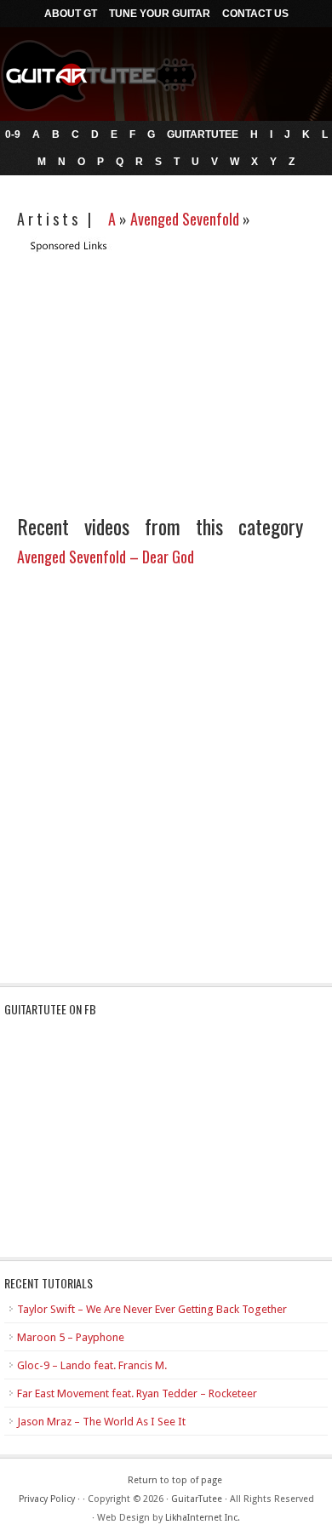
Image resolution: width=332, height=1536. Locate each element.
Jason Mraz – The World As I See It (101, 1421)
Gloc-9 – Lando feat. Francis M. (92, 1365)
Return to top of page (175, 1480)
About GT (70, 14)
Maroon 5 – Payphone (70, 1337)
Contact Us (255, 14)
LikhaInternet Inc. (202, 1517)
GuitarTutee (202, 134)
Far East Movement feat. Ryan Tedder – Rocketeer (137, 1393)
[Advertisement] (160, 373)
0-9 (12, 134)
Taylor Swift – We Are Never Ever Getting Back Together (152, 1309)
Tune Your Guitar (159, 14)
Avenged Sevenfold (184, 219)
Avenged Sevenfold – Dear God (105, 556)
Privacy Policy (47, 1499)
